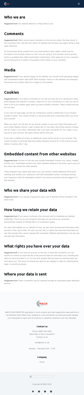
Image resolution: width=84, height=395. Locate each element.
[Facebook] (33, 391)
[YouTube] (51, 391)
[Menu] (79, 4)
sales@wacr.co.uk (42, 342)
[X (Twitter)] (39, 391)
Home (42, 362)
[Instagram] (45, 391)
